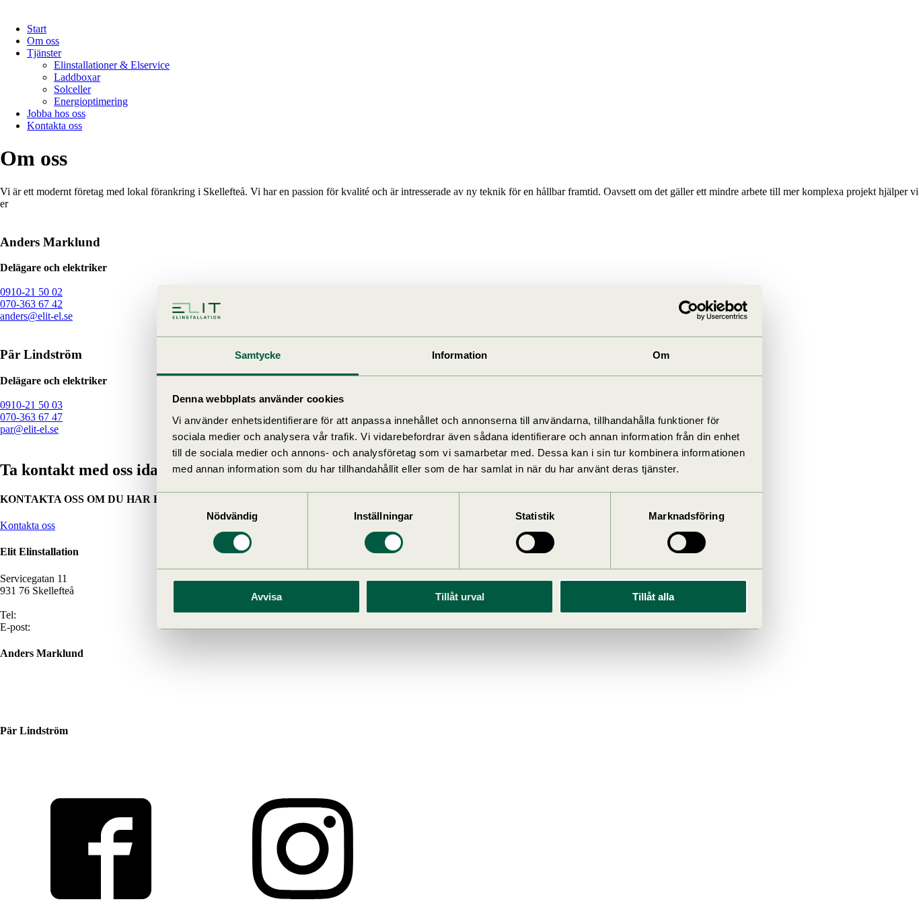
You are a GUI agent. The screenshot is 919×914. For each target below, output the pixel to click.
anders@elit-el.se (36, 316)
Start (36, 28)
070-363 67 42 (31, 304)
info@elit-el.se (64, 627)
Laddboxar (77, 77)
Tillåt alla (653, 596)
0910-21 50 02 (31, 291)
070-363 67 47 (31, 417)
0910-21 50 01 (50, 615)
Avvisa (266, 596)
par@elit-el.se (29, 429)
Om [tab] (661, 355)
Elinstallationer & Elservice (112, 65)
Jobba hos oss (56, 113)
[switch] (384, 542)
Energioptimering (91, 101)
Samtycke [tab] (258, 355)
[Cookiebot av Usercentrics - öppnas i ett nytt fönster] (688, 310)
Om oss (43, 40)
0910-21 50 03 (31, 405)
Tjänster (44, 53)
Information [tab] (459, 355)
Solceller (72, 89)
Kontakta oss (54, 125)
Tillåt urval (459, 596)
